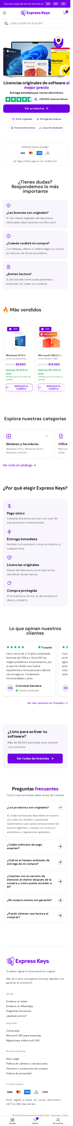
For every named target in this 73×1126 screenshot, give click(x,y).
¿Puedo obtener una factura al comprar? (27, 915)
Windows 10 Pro (16, 355)
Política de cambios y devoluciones (26, 1063)
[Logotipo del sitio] (35, 12)
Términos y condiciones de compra (26, 1068)
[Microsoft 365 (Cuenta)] (51, 339)
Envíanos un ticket (16, 1001)
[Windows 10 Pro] (19, 339)
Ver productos (34, 108)
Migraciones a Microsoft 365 (23, 1040)
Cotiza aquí (12, 1030)
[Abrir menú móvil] (4, 13)
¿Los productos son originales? (28, 807)
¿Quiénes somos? (16, 1016)
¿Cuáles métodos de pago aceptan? (24, 846)
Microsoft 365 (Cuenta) (53, 355)
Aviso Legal (12, 1058)
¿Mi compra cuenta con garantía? (29, 900)
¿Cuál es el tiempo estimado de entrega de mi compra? (28, 862)
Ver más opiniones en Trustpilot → (47, 703)
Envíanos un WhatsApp (19, 1006)
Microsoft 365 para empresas (23, 1035)
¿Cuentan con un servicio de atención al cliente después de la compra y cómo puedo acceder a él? (29, 881)
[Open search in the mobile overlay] (35, 23)
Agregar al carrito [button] (21, 388)
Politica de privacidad (18, 1073)
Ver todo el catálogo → (19, 465)
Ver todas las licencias (35, 758)
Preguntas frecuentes (18, 1011)
